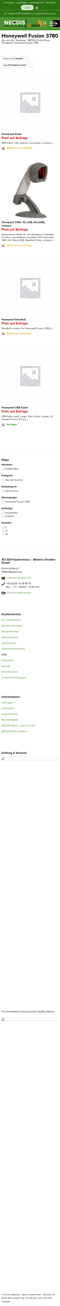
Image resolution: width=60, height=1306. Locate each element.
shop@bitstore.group (44, 13)
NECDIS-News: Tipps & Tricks (18, 725)
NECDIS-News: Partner (15, 731)
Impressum (8, 660)
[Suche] (43, 23)
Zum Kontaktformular (19, 592)
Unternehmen (10, 672)
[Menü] (51, 23)
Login (27, 7)
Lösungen (7, 702)
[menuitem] (9, 2)
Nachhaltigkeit (10, 719)
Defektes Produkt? (12, 625)
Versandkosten (10, 631)
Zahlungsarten (10, 637)
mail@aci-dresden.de (18, 577)
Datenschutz (9, 643)
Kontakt (6, 666)
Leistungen (8, 708)
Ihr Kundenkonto (11, 620)
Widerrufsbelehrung (13, 648)
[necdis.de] (24, 23)
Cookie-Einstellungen (14, 677)
